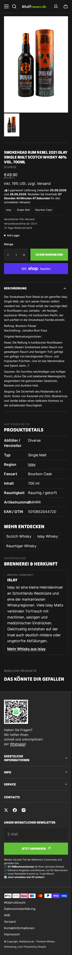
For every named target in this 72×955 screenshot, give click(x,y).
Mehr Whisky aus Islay (26, 649)
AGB (7, 934)
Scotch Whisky (18, 536)
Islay (8, 209)
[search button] (14, 6)
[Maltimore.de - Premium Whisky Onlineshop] (34, 6)
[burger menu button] (6, 6)
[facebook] (14, 820)
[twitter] (6, 820)
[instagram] (23, 820)
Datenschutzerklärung (19, 928)
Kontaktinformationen (19, 947)
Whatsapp (17, 744)
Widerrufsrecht (14, 922)
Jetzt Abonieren (32, 859)
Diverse (10, 167)
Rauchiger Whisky (21, 546)
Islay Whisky (47, 536)
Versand (10, 941)
